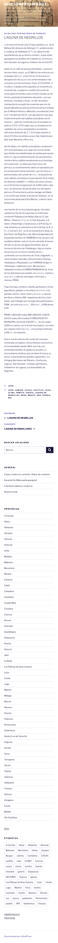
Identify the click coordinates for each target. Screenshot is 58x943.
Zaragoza (8, 800)
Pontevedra (10, 725)
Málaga (7, 695)
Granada (8, 626)
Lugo (6, 684)
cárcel (18, 866)
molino (37, 887)
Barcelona (9, 568)
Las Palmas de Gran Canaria (18, 667)
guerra (21, 871)
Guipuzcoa (9, 637)
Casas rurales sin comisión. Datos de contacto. (27, 474)
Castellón (9, 597)
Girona (7, 620)
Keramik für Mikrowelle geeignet (20, 480)
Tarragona (9, 759)
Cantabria (9, 591)
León (11, 386)
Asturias (8, 545)
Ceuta (7, 806)
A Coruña (9, 516)
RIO (10, 398)
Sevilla (7, 748)
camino (19, 390)
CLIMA (11, 393)
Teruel (7, 765)
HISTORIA (11, 877)
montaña (10, 893)
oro (39, 395)
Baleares (8, 562)
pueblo (47, 395)
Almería (8, 539)
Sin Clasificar (10, 817)
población (27, 898)
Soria (6, 753)
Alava (7, 521)
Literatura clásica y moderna (18, 486)
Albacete (8, 527)
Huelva (7, 643)
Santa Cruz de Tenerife (15, 736)
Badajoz (8, 556)
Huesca (8, 649)
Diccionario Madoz (25, 4)
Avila (6, 550)
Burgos (7, 574)
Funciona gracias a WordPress (18, 936)
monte (31, 395)
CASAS (28, 390)
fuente (30, 393)
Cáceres (8, 579)
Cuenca (8, 614)
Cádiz (7, 585)
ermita (20, 393)
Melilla (7, 811)
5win (6, 828)
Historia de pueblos (34, 33)
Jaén (6, 655)
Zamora (8, 794)
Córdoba (8, 608)
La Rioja (8, 661)
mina (24, 395)
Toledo (7, 771)
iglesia (33, 877)
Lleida (7, 678)
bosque (45, 850)
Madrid (7, 690)
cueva (9, 866)
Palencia (8, 719)
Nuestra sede (11, 492)
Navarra (8, 707)
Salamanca (9, 730)
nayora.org (9, 917)
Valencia (8, 777)
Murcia (7, 701)
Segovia (8, 742)
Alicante (8, 533)
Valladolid (9, 782)
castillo (38, 390)
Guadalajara (10, 632)
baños (35, 850)
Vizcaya (8, 788)
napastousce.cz (12, 914)
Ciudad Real (10, 603)
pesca (16, 898)
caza (48, 390)
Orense (8, 713)
